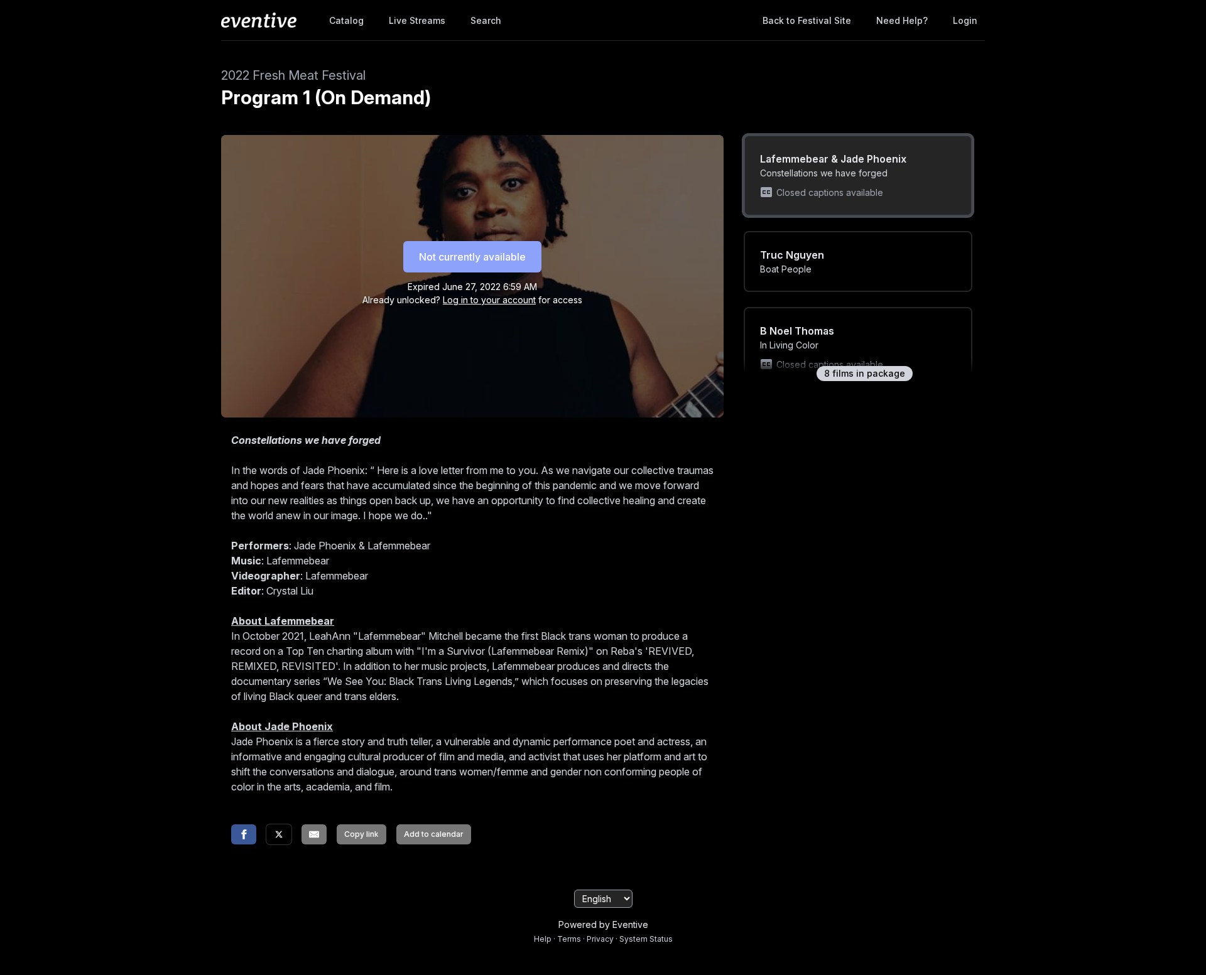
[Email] (314, 834)
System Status (646, 939)
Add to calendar (434, 834)
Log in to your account (489, 299)
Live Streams (417, 20)
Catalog (346, 20)
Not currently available (472, 256)
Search (485, 20)
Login (965, 20)
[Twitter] (278, 834)
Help (542, 939)
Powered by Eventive (603, 924)
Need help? (902, 20)
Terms (569, 939)
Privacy (600, 939)
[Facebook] (243, 834)
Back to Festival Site (807, 20)
